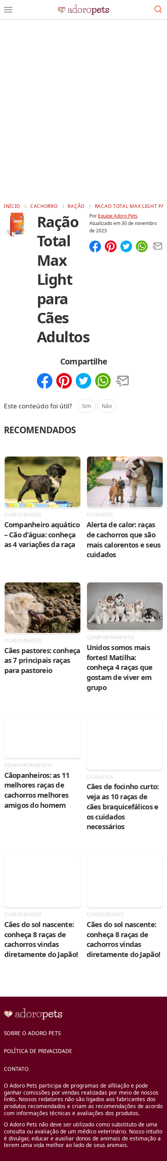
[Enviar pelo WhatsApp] (142, 247)
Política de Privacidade (38, 1051)
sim (86, 406)
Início (12, 206)
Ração (76, 206)
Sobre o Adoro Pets (32, 1033)
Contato (16, 1068)
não (107, 406)
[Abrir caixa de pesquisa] (158, 9)
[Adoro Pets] (84, 10)
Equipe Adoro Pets (117, 216)
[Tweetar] (126, 247)
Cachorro (44, 206)
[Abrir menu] (8, 9)
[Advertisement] (83, 110)
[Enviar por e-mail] (157, 247)
